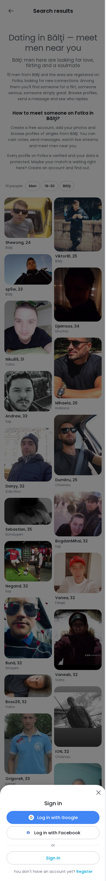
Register (84, 871)
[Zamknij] (98, 792)
